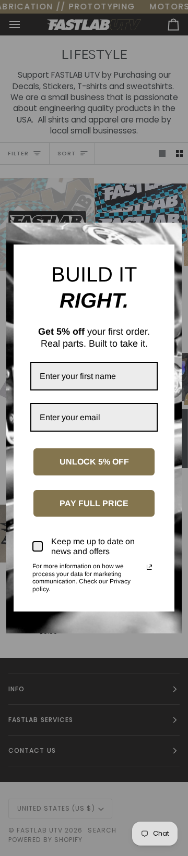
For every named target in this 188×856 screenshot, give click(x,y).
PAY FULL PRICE (94, 503)
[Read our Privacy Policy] (149, 567)
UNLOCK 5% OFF (94, 461)
